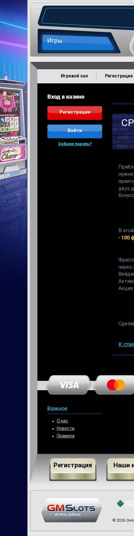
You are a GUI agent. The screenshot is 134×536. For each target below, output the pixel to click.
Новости (65, 428)
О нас (62, 421)
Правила (65, 436)
